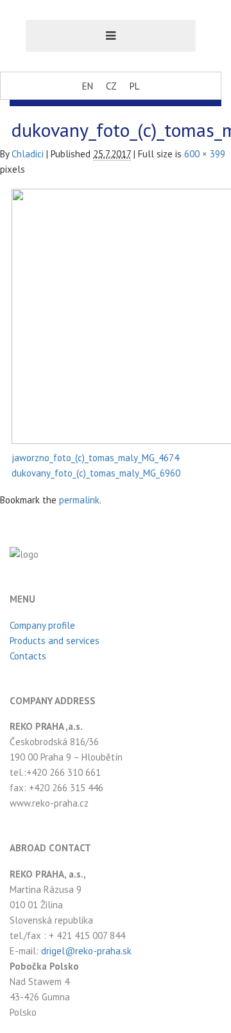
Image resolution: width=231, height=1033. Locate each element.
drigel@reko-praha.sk (86, 951)
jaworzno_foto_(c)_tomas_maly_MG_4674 (95, 458)
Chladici (28, 154)
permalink (79, 500)
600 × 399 (204, 154)
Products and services (54, 641)
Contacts (28, 656)
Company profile (42, 625)
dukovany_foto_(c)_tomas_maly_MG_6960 (96, 473)
